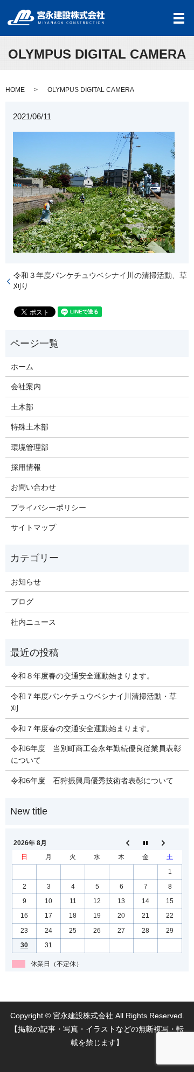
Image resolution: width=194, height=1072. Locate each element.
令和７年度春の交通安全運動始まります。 (82, 728)
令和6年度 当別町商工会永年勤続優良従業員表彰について (96, 754)
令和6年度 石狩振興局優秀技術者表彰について (92, 780)
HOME (15, 90)
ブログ (22, 601)
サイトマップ (33, 527)
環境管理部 (29, 447)
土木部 (22, 407)
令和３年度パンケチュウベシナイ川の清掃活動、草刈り (100, 280)
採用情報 (26, 467)
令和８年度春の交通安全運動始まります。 (82, 675)
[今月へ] (146, 843)
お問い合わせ (33, 487)
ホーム (22, 366)
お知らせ (26, 581)
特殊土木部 (29, 427)
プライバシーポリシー (48, 507)
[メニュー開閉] (179, 18)
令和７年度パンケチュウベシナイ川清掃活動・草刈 (94, 702)
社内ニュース (33, 622)
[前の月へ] (121, 843)
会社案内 (26, 386)
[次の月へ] (170, 843)
